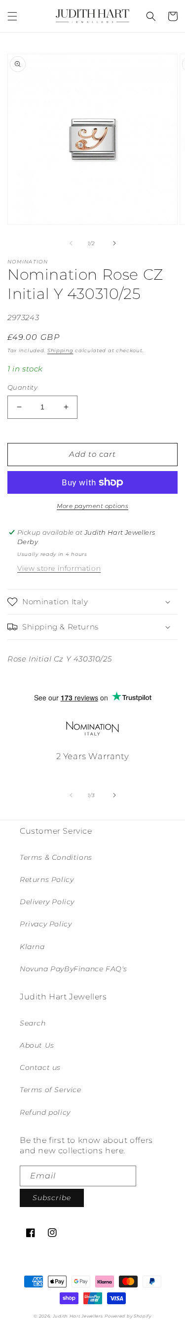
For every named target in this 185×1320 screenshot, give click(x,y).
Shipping (60, 350)
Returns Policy (47, 879)
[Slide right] (114, 243)
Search (33, 1023)
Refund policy (45, 1112)
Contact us (40, 1067)
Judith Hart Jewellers (78, 1316)
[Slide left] (71, 243)
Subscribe (52, 1197)
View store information (59, 568)
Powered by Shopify (128, 1316)
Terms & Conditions (56, 857)
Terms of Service (50, 1089)
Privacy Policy (46, 923)
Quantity (22, 387)
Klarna (32, 946)
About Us (37, 1045)
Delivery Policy (47, 901)
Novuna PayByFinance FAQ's (73, 968)
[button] (12, 16)
